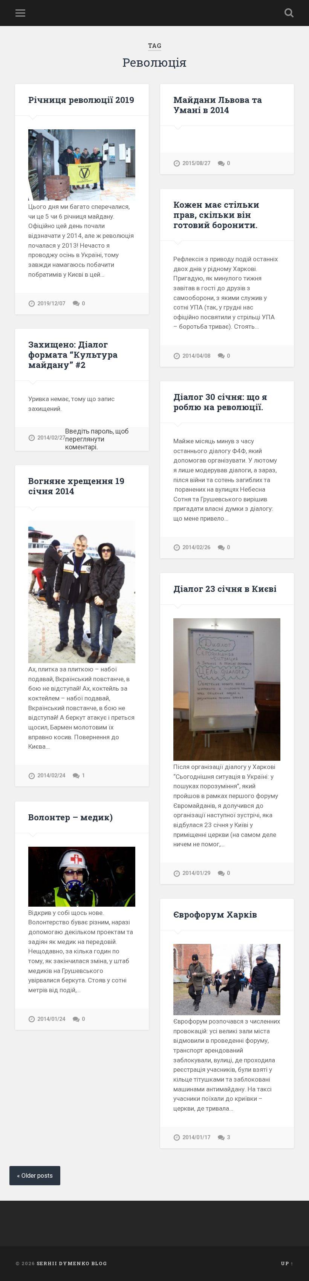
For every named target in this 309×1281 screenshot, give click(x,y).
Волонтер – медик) (70, 817)
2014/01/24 (51, 1019)
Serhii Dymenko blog (72, 1263)
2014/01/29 (196, 873)
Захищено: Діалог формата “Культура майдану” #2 (73, 354)
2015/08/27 (196, 163)
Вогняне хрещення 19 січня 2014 (76, 485)
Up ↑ (287, 1263)
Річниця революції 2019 (81, 99)
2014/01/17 (196, 1137)
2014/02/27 (51, 438)
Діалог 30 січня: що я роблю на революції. (220, 401)
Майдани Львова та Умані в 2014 (217, 104)
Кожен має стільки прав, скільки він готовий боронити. (216, 214)
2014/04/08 (196, 356)
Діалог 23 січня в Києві (225, 588)
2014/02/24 (51, 775)
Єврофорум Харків (215, 914)
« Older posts (35, 1175)
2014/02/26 (196, 547)
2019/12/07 (51, 303)
